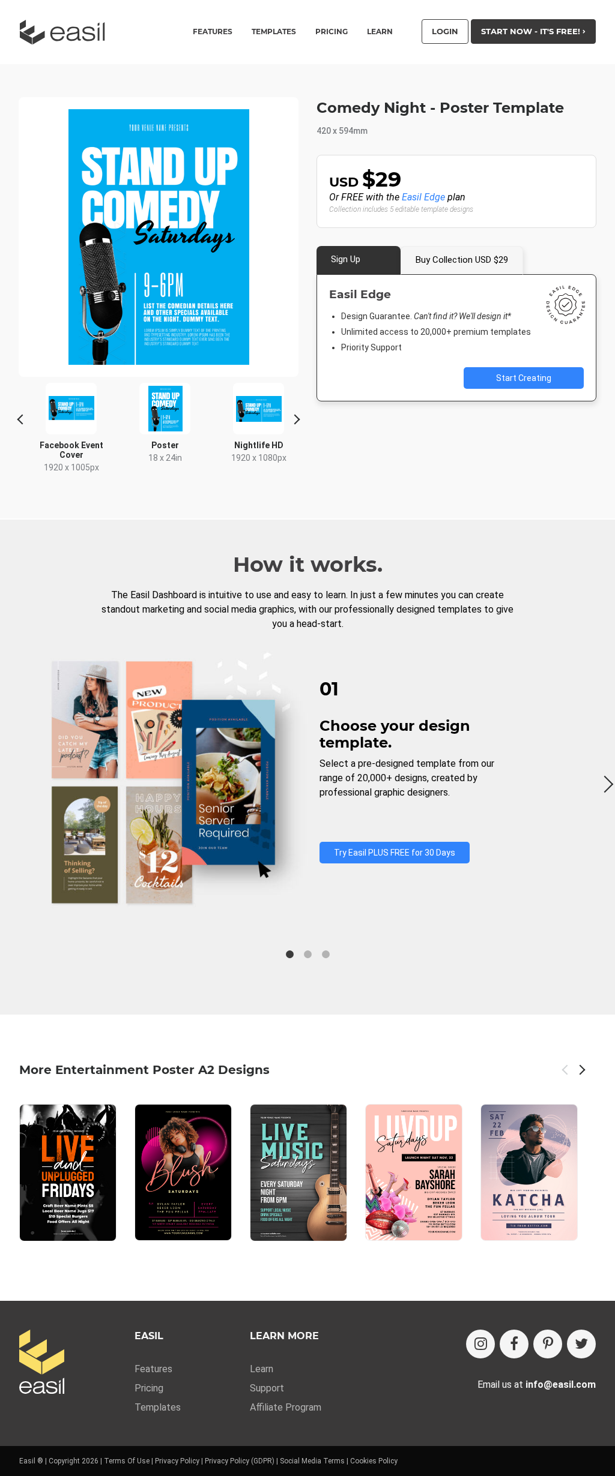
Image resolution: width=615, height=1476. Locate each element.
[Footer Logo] (41, 1363)
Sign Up (345, 259)
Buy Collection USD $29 (462, 259)
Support (267, 1388)
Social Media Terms (312, 1461)
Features (153, 1369)
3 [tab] (326, 955)
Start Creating (523, 378)
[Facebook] (514, 1344)
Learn (380, 32)
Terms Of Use (127, 1461)
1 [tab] (289, 955)
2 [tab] (307, 955)
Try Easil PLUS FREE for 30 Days (394, 852)
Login (445, 31)
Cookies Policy (374, 1461)
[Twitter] (581, 1344)
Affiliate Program (285, 1407)
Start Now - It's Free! (532, 31)
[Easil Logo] (66, 32)
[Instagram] (480, 1344)
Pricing (331, 32)
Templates (158, 1407)
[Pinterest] (547, 1344)
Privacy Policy (177, 1461)
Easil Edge (423, 197)
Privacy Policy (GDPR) (239, 1461)
